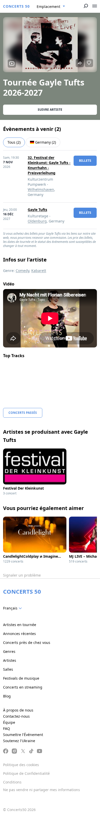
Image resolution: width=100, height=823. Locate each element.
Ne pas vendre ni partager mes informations (41, 789)
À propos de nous (18, 710)
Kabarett (38, 270)
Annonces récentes (19, 633)
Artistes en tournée (19, 624)
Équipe (9, 722)
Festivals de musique (21, 678)
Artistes (9, 660)
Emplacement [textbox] (48, 6)
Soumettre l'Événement (23, 734)
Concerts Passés (22, 412)
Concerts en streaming (22, 687)
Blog (7, 696)
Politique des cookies (21, 764)
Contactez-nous (16, 716)
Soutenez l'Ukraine (19, 740)
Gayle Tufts (37, 209)
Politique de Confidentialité (26, 773)
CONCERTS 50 (16, 6)
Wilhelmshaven (41, 189)
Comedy (22, 270)
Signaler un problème (22, 575)
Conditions (12, 782)
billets (85, 160)
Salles (8, 669)
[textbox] (13, 608)
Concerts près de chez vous (26, 642)
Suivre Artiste (50, 109)
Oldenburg (37, 221)
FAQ (6, 728)
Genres (9, 651)
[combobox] (51, 7)
